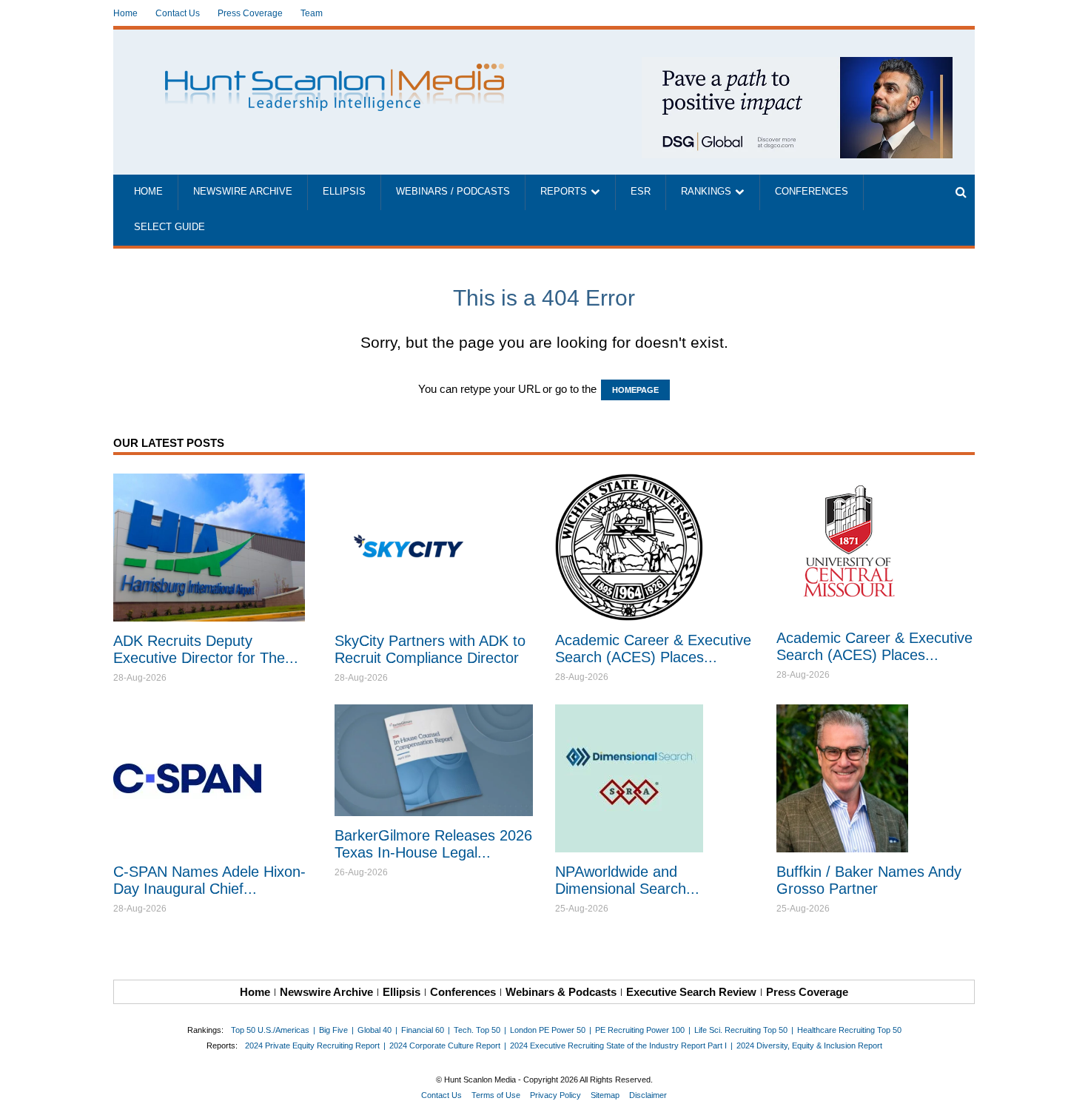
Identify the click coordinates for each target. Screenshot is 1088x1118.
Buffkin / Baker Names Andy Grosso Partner (868, 880)
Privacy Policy (555, 1095)
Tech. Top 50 (477, 1030)
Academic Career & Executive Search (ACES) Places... (653, 648)
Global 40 (374, 1030)
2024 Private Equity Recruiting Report (312, 1045)
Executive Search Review (691, 992)
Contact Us (177, 13)
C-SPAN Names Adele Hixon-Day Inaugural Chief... (209, 880)
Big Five (333, 1030)
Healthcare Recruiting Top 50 (849, 1030)
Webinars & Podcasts (561, 992)
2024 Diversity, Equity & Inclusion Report (809, 1045)
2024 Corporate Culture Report (444, 1045)
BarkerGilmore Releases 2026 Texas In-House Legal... (433, 844)
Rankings (706, 191)
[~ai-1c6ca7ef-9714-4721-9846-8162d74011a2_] (797, 64)
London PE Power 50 (547, 1030)
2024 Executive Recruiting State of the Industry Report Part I (618, 1045)
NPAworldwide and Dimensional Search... (627, 880)
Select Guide (169, 227)
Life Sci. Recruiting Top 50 (741, 1030)
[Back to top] (1066, 1096)
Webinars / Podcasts (453, 191)
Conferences (811, 191)
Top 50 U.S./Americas (270, 1030)
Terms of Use (495, 1095)
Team (311, 13)
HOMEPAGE (635, 389)
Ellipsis (344, 191)
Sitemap (605, 1095)
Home (125, 13)
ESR (641, 191)
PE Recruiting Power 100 (640, 1030)
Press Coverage (250, 13)
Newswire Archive (242, 191)
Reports (563, 191)
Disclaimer (648, 1095)
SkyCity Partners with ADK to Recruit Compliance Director (430, 649)
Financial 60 (422, 1030)
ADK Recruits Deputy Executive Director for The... (205, 649)
